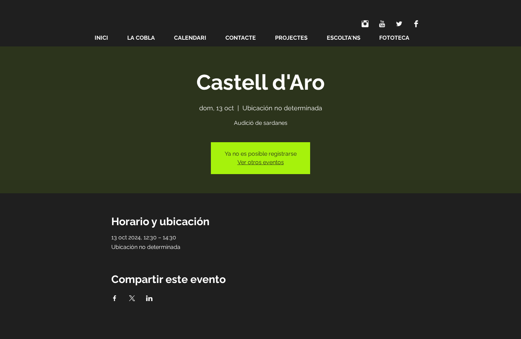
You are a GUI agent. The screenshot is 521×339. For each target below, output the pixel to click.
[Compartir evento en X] (132, 298)
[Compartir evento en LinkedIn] (149, 298)
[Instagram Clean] (365, 23)
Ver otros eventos (260, 162)
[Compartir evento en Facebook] (114, 298)
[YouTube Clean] (382, 23)
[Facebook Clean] (416, 23)
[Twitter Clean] (399, 23)
